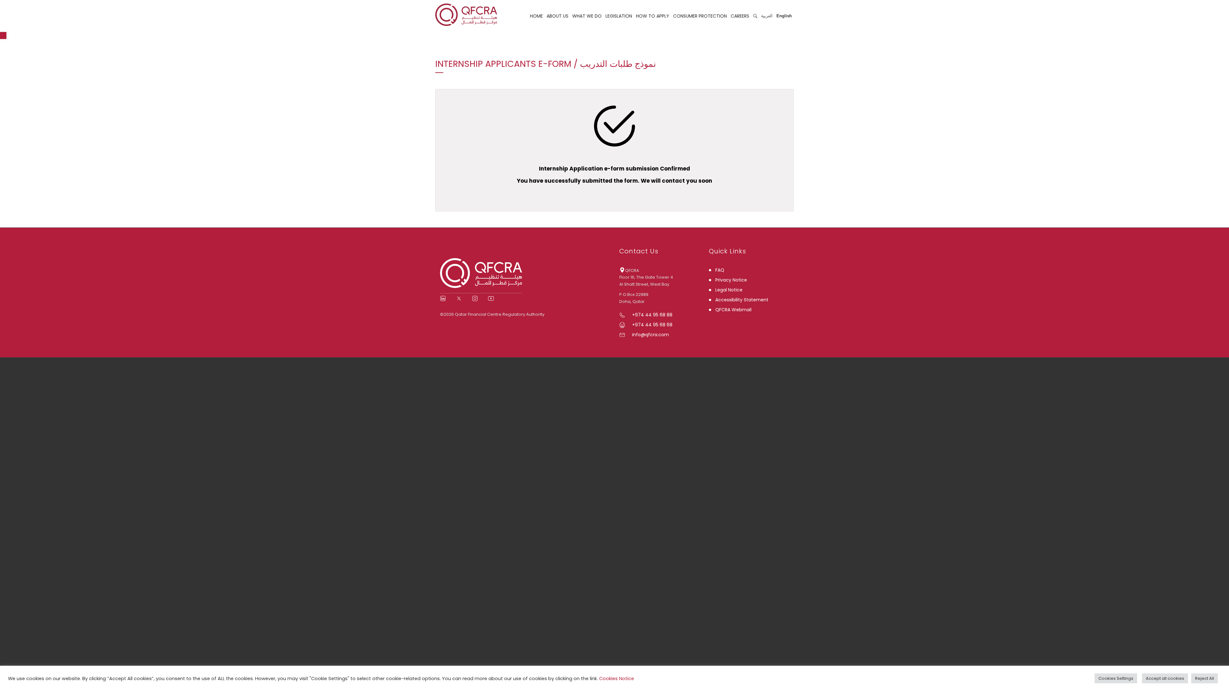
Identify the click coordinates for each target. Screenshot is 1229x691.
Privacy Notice (731, 280)
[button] (3, 35)
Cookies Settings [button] (1115, 678)
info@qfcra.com (650, 334)
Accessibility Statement (741, 300)
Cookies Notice (616, 678)
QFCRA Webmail (733, 309)
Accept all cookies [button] (1165, 678)
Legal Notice (729, 290)
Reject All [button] (1204, 678)
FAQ (719, 270)
